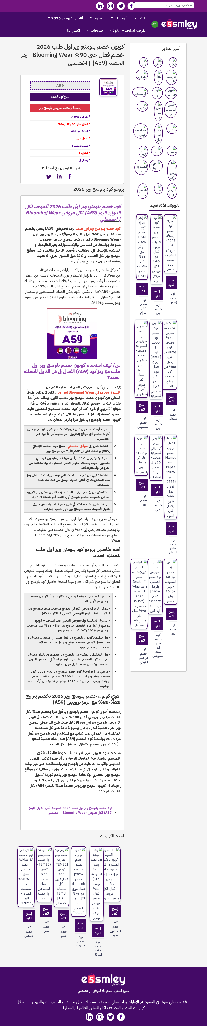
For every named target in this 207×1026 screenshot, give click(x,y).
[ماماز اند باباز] (158, 133)
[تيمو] (143, 62)
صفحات (96, 30)
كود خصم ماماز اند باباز (173, 546)
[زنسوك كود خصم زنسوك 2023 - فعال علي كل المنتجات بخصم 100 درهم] (170, 243)
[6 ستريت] (157, 93)
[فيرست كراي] (171, 77)
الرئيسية (139, 18)
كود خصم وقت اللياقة (98, 948)
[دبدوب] (142, 106)
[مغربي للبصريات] (156, 166)
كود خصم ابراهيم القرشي (143, 655)
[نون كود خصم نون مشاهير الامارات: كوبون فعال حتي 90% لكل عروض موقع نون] (156, 249)
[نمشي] (158, 62)
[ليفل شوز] (158, 77)
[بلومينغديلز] (140, 92)
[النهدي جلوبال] (172, 191)
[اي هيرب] (143, 152)
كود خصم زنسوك (173, 298)
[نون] (173, 62)
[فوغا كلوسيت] (171, 93)
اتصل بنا (73, 30)
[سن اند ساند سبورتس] (170, 109)
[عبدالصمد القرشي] (140, 131)
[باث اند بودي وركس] (172, 170)
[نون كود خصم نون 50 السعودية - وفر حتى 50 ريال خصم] (170, 582)
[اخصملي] (179, 24)
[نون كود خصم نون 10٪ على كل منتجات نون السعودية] (141, 455)
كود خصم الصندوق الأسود (115, 928)
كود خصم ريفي (158, 505)
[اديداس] (157, 151)
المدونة (98, 18)
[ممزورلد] (142, 75)
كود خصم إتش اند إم (143, 306)
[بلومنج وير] (142, 191)
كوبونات (120, 18)
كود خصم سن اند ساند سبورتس (158, 645)
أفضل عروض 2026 (67, 18)
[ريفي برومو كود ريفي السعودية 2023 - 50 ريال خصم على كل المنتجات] (156, 458)
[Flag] (155, 24)
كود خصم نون (158, 309)
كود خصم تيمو (63, 931)
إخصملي (84, 991)
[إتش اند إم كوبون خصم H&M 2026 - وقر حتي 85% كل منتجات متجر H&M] (142, 247)
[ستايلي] (171, 128)
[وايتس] (172, 151)
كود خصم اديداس (29, 931)
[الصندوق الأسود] (141, 167)
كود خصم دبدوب (80, 941)
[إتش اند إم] (158, 111)
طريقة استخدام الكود (129, 30)
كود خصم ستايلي (173, 414)
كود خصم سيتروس (143, 422)
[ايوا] (158, 188)
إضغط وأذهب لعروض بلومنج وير (60, 107)
